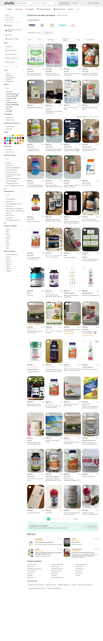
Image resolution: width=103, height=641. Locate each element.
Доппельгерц (79, 569)
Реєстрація (95, 3)
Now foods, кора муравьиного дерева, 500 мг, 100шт (72, 479)
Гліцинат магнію (32, 564)
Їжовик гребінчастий (57, 577)
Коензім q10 (49, 513)
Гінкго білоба (55, 566)
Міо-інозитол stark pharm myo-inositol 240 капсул (34, 74)
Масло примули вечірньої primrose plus (71, 405)
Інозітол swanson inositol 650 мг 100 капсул (72, 74)
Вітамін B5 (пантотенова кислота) (13, 175)
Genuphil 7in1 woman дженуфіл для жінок (83, 552)
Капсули (8, 257)
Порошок (9, 264)
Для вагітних (10, 201)
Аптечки (73, 585)
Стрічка (78, 9)
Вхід (89, 3)
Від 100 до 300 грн (10, 50)
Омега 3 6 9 (79, 573)
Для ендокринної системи (14, 204)
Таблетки (8, 268)
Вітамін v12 (30, 566)
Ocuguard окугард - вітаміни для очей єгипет (72, 330)
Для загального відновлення (14, 208)
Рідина (8, 266)
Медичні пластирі (51, 585)
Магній (8, 238)
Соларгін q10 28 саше (88, 476)
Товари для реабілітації (54, 588)
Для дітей (9, 149)
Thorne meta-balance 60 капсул (44, 542)
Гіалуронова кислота (57, 569)
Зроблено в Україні (45, 9)
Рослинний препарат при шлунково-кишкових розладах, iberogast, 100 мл (48, 553)
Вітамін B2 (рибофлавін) (13, 168)
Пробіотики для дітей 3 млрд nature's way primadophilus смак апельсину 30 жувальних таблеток (90, 407)
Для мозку (9, 218)
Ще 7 (5, 188)
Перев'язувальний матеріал (36, 585)
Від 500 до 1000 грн (11, 58)
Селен (8, 243)
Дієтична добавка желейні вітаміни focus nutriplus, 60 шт (71, 222)
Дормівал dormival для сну (34, 107)
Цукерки (8, 271)
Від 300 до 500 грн (11, 54)
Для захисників (60, 9)
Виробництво (10, 126)
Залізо (8, 229)
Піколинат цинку (56, 571)
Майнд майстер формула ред (90, 295)
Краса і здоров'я (9, 17)
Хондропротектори (81, 564)
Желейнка (30, 577)
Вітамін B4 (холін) (11, 172)
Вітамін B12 (9, 165)
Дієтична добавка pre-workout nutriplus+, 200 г (34, 443)
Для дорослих (10, 152)
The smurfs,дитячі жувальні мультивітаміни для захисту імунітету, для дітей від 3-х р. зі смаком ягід (35, 186)
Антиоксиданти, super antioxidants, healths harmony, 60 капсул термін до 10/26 (54, 295)
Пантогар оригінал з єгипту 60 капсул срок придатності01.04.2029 (35, 331)
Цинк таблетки (31, 571)
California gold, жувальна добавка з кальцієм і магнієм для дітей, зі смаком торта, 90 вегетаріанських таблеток (54, 479)
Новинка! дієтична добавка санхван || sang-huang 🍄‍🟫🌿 (71, 149)
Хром (7, 245)
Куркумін (29, 575)
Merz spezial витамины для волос (90, 108)
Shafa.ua (7, 15)
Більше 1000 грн (10, 62)
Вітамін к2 (78, 571)
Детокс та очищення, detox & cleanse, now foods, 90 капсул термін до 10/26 (72, 369)
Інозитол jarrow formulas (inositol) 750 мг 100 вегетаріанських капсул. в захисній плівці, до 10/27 (89, 149)
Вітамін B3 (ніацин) (11, 170)
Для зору (8, 213)
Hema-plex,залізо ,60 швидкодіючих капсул (33, 149)
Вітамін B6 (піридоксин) (13, 178)
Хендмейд (31, 9)
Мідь (7, 241)
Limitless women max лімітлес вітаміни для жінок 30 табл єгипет (90, 513)
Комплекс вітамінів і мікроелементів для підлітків (54, 186)
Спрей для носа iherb (70, 257)
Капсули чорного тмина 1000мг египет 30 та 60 (34, 405)
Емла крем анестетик (33, 513)
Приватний (9, 117)
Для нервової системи (12, 220)
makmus (37, 549)
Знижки (20, 9)
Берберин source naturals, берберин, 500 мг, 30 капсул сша (54, 220)
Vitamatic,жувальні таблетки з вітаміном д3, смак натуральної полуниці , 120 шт (72, 186)
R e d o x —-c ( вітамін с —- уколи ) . (71, 108)
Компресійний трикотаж (85, 585)
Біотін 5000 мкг (86, 185)
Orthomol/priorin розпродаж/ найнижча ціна (54, 112)
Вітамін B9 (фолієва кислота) (14, 185)
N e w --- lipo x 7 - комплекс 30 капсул (54, 331)
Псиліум (78, 575)
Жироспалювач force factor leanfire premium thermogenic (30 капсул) (54, 370)
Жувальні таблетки (11, 254)
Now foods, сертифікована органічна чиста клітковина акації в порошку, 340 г (90, 74)
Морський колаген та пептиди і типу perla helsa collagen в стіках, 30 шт (53, 74)
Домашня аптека (9, 19)
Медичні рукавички (63, 585)
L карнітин (30, 573)
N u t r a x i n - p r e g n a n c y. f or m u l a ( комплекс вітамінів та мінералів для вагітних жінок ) (54, 256)
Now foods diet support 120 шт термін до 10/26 (53, 406)
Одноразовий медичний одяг (36, 588)
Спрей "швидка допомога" (89, 369)
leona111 (74, 539)
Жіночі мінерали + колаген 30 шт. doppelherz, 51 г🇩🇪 (90, 332)
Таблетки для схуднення (34, 569)
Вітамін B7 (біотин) (11, 181)
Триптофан (54, 573)
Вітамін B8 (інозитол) (12, 183)
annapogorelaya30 (77, 549)
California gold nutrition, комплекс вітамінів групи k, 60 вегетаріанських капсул (90, 443)
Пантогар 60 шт (76, 542)
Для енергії (9, 206)
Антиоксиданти (10, 199)
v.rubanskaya (38, 539)
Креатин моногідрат (57, 564)
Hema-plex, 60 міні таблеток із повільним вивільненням (54, 149)
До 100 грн (8, 46)
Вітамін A (9, 163)
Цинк (7, 248)
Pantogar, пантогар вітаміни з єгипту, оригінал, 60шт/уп (90, 260)
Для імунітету (10, 215)
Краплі (8, 259)
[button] (27, 25)
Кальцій (8, 236)
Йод (7, 231)
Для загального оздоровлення (15, 211)
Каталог (10, 9)
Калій (7, 234)
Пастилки (9, 261)
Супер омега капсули (33, 372)
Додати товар (64, 3)
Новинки (70, 9)
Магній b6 (30, 295)
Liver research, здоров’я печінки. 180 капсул (34, 258)
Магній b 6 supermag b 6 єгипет (53, 441)
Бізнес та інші (10, 120)
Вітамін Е (54, 575)
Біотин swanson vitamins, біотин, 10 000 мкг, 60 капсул (90, 220)
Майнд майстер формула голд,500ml (71, 296)
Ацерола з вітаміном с (33, 221)
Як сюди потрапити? (93, 116)
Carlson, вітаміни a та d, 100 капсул (35, 479)
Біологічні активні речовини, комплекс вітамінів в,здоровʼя (72, 513)
